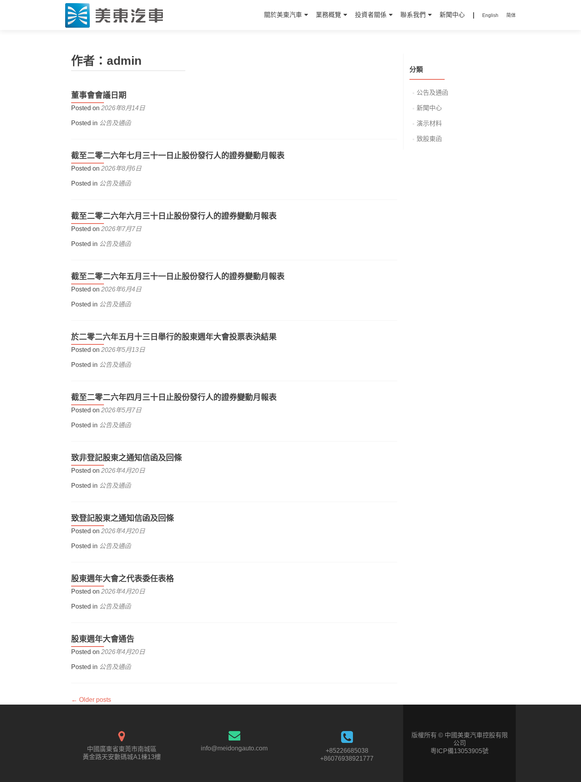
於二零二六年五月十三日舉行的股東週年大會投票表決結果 (174, 337)
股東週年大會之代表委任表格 (122, 578)
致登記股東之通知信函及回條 (122, 518)
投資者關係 (371, 14)
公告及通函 (115, 123)
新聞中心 (452, 14)
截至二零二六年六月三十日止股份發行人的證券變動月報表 (174, 216)
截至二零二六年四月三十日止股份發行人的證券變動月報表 (174, 397)
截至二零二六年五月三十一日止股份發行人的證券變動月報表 (178, 276)
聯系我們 (413, 14)
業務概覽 (328, 14)
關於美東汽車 (283, 14)
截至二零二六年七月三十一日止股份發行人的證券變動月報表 (178, 155)
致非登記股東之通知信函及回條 (126, 457)
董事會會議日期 (98, 95)
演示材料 (429, 123)
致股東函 (429, 138)
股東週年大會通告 (102, 639)
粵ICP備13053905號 (459, 751)
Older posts (91, 699)
